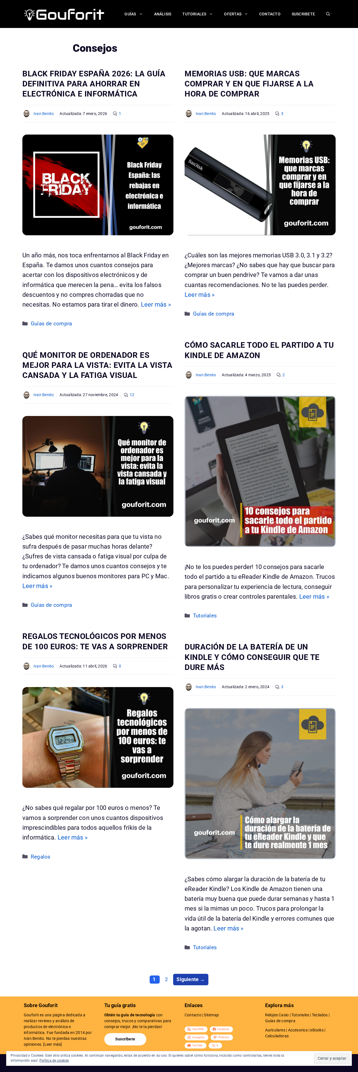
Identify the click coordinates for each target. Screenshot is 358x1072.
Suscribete (303, 14)
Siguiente (190, 979)
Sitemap (211, 1015)
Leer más (52, 1044)
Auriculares (275, 1030)
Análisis (162, 14)
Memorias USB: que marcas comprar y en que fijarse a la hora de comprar (249, 84)
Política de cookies (54, 1060)
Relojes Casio (277, 1015)
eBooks (316, 1030)
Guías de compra (51, 324)
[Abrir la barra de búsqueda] (328, 14)
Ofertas (232, 14)
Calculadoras (277, 1036)
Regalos (41, 857)
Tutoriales (194, 14)
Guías (130, 14)
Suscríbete (125, 1039)
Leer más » (156, 304)
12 (132, 394)
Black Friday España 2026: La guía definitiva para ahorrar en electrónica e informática (93, 84)
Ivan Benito (44, 113)
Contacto (270, 14)
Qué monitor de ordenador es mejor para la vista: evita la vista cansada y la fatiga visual (97, 365)
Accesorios (298, 1030)
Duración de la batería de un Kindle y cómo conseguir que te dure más (252, 657)
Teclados (320, 1015)
